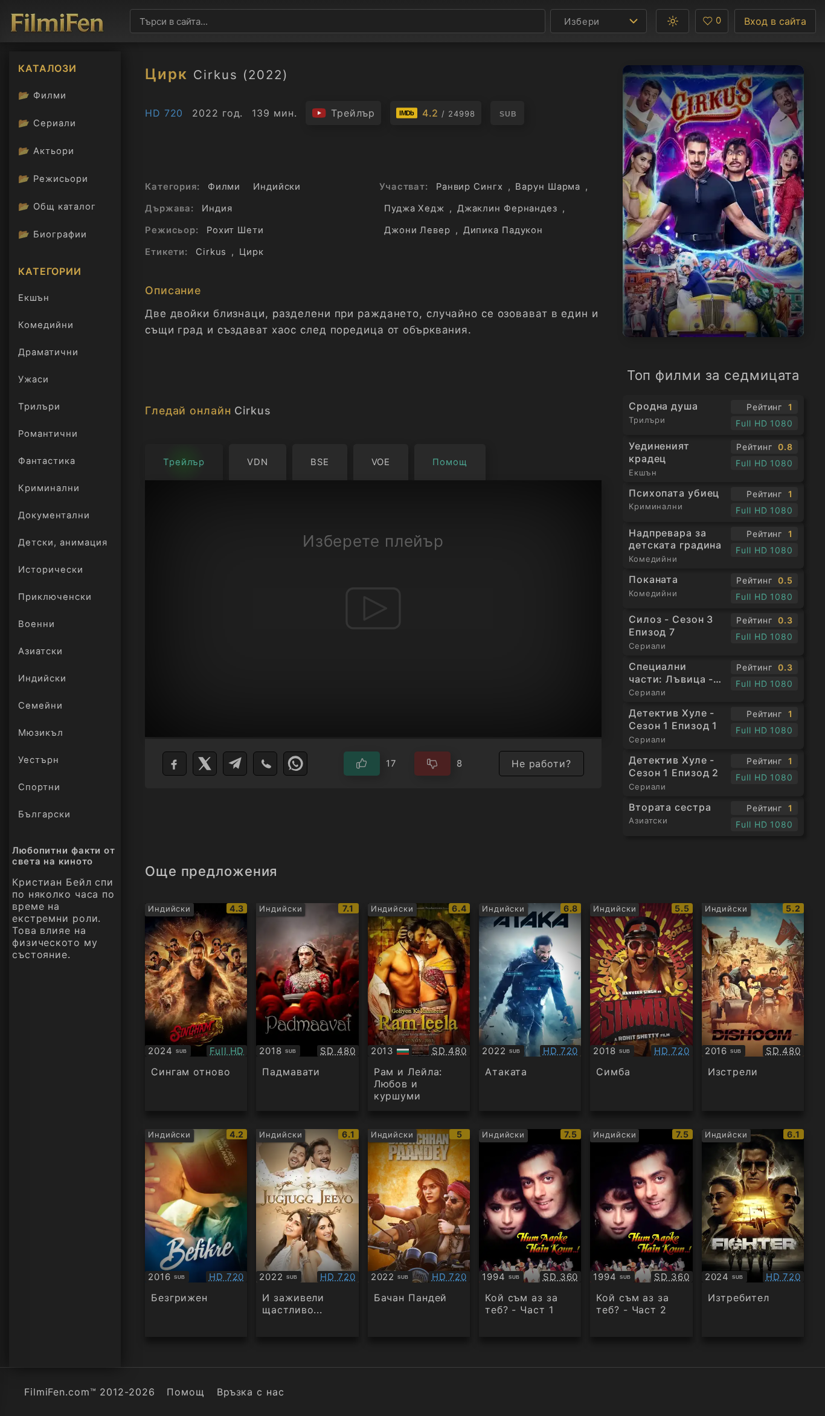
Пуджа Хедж (414, 208)
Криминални (49, 488)
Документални (54, 515)
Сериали (47, 123)
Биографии (52, 234)
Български (44, 814)
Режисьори (53, 178)
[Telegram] (235, 763)
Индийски (42, 678)
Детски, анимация (63, 542)
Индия (217, 208)
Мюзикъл (40, 732)
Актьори (46, 150)
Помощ (185, 1392)
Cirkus (211, 251)
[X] (205, 763)
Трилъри (39, 409)
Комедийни (46, 325)
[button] (672, 21)
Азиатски (40, 651)
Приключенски (55, 596)
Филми (42, 95)
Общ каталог (57, 206)
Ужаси (33, 379)
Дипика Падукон (503, 230)
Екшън (34, 297)
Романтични (48, 433)
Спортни (39, 787)
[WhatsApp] (295, 763)
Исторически (50, 569)
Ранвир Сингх (469, 186)
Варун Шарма (547, 186)
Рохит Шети (235, 230)
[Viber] (265, 763)
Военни (36, 624)
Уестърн (38, 760)
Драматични (48, 352)
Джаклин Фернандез (507, 208)
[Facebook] (174, 763)
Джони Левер (417, 230)
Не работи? (541, 764)
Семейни (40, 705)
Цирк (251, 251)
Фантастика (46, 460)
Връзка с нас (250, 1392)
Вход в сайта (775, 21)
